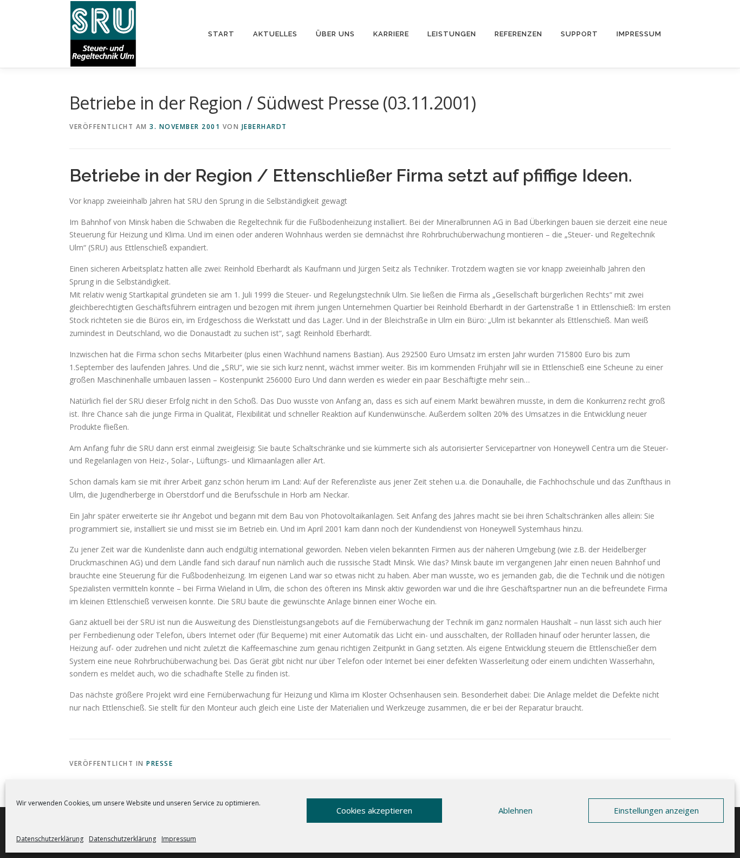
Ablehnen (515, 810)
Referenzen (518, 34)
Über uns (335, 34)
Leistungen (451, 34)
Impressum (178, 838)
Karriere (391, 34)
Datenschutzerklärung (49, 838)
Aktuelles (275, 34)
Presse (159, 763)
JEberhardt (264, 126)
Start (221, 34)
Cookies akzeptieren (374, 810)
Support (579, 34)
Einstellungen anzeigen (656, 810)
